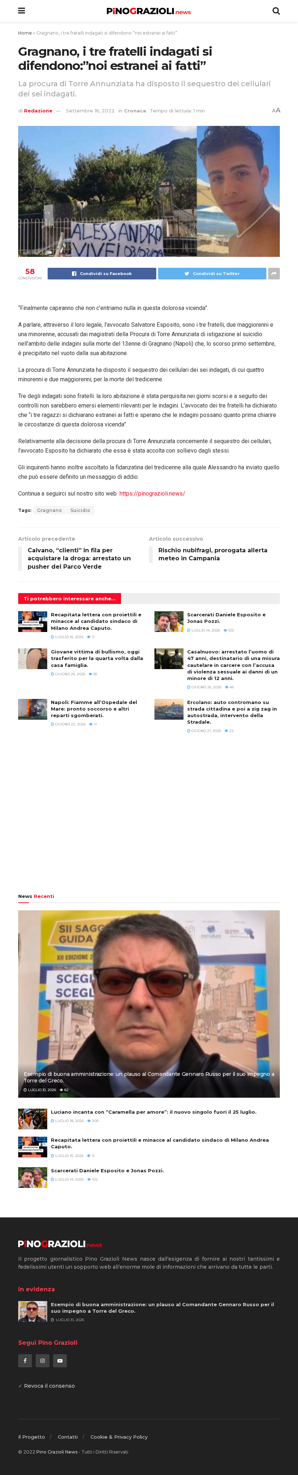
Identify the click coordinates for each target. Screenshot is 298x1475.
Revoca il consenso (49, 1386)
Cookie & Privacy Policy (119, 1437)
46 (231, 687)
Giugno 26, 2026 (205, 687)
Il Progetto (31, 1437)
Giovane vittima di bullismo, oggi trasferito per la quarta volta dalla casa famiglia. (97, 658)
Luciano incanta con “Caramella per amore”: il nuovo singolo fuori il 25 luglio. (154, 1112)
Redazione (38, 111)
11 (92, 637)
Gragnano (49, 510)
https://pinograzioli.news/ (152, 493)
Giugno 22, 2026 (69, 724)
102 (230, 630)
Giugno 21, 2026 (205, 730)
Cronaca (135, 111)
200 (94, 1120)
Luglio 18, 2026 (69, 1120)
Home (25, 33)
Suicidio (80, 510)
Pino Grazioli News (56, 1452)
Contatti (68, 1437)
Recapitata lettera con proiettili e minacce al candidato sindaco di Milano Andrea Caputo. (96, 621)
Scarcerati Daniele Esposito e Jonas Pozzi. (107, 1170)
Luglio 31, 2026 (41, 1090)
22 (231, 730)
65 (94, 674)
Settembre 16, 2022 (90, 111)
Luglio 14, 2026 (205, 630)
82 (66, 1090)
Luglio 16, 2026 (68, 637)
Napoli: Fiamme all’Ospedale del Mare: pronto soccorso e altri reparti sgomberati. (94, 708)
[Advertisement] (149, 817)
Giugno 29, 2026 (69, 674)
